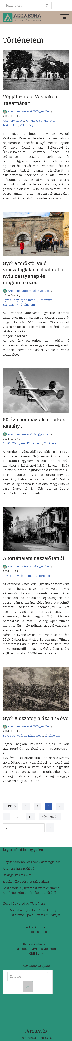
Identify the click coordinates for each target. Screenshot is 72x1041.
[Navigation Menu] (64, 17)
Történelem (10, 125)
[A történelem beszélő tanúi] (36, 529)
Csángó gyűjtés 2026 (18, 875)
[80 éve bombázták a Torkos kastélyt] (36, 390)
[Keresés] (28, 986)
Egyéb (20, 120)
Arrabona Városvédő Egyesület (29, 111)
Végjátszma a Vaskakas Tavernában (30, 100)
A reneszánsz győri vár (19, 868)
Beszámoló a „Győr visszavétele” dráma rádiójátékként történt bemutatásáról (31, 890)
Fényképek (33, 120)
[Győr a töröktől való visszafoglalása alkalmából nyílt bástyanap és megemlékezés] (36, 234)
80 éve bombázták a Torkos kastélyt (34, 422)
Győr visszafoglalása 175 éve (36, 718)
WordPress (37, 903)
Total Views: (29, 1038)
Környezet (45, 300)
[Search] (47, 5)
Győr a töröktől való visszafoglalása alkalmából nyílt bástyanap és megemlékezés (34, 273)
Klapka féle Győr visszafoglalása (26, 881)
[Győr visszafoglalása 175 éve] (36, 689)
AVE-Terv (9, 120)
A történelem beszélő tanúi (33, 558)
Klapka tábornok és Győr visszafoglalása (32, 862)
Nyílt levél (48, 120)
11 (30, 816)
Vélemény (26, 125)
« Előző (11, 806)
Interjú (32, 300)
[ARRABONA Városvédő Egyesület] (22, 17)
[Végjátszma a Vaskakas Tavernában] (36, 70)
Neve (6, 903)
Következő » (50, 816)
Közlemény (10, 304)
